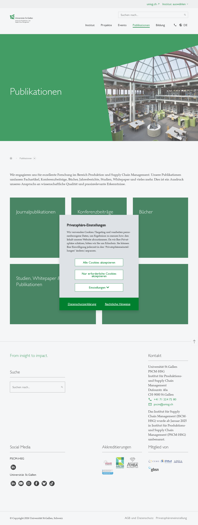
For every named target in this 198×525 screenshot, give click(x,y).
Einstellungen (97, 287)
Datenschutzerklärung (82, 304)
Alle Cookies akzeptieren (99, 262)
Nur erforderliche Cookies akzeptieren (99, 275)
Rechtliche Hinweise (117, 304)
